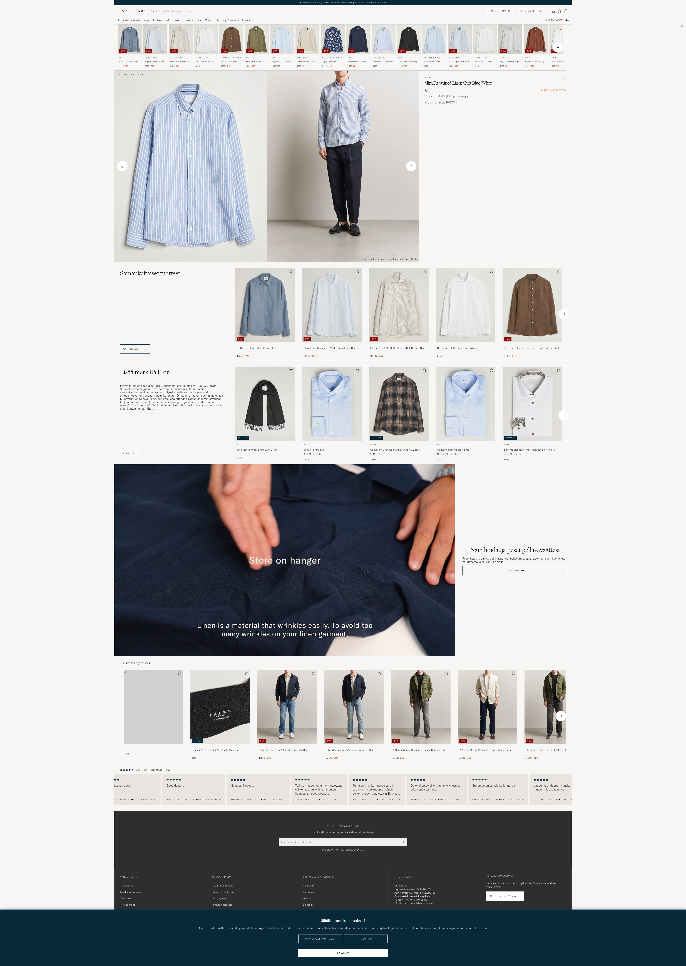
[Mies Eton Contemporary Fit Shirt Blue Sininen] (465, 404)
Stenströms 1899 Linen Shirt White (457, 348)
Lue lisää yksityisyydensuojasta (343, 850)
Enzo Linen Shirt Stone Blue (128, 61)
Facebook (308, 892)
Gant (274, 58)
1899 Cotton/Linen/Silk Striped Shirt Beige (179, 61)
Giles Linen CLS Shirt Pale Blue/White (432, 61)
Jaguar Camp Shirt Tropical (329, 61)
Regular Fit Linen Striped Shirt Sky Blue (282, 61)
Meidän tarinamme (131, 892)
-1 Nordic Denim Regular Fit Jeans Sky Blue (349, 750)
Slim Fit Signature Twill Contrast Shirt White (529, 449)
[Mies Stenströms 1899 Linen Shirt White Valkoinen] (206, 39)
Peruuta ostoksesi (222, 904)
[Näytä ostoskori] (566, 11)
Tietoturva (126, 898)
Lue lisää (481, 928)
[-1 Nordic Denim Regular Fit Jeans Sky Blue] (354, 746)
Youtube (307, 898)
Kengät (147, 20)
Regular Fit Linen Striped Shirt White (510, 61)
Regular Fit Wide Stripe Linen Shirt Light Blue (154, 61)
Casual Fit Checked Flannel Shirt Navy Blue (395, 449)
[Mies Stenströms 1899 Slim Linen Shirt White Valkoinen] (485, 39)
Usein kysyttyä (220, 898)
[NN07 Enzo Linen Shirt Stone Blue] (265, 344)
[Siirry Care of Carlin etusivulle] (132, 11)
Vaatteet (136, 20)
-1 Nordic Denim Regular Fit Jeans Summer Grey (419, 750)
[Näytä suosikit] (559, 11)
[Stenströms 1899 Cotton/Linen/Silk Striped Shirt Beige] (399, 344)
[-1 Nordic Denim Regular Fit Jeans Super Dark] (487, 746)
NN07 (121, 58)
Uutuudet (123, 20)
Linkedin (308, 904)
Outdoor (209, 20)
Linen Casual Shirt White (561, 61)
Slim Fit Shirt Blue (314, 449)
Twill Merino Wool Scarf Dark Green (257, 449)
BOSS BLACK (303, 58)
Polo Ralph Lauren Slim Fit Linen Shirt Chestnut (531, 348)
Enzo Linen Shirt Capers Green (256, 61)
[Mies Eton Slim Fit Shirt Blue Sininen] (332, 404)
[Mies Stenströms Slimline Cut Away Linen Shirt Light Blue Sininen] (384, 39)
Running (221, 20)
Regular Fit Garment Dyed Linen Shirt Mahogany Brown (535, 61)
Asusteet (158, 20)
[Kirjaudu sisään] (553, 11)
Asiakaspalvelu (500, 11)
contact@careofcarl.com (422, 903)
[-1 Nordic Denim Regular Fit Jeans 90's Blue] (287, 746)
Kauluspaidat (139, 74)
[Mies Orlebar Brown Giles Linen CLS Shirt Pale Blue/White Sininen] (434, 39)
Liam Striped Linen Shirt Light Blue (459, 61)
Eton (428, 77)
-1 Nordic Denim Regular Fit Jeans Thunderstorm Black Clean (553, 750)
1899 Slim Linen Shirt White (483, 61)
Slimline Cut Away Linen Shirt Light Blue (383, 61)
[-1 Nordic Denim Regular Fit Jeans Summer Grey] (421, 746)
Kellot (168, 20)
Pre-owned (234, 20)
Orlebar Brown (432, 58)
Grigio (554, 58)
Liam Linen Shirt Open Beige (306, 61)
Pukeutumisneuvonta (532, 11)
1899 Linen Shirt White (204, 61)
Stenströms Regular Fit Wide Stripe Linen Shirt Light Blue (330, 348)
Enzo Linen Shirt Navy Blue (357, 61)
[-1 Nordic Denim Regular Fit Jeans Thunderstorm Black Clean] (554, 746)
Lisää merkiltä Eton (145, 372)
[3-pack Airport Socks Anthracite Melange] (220, 746)
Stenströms (151, 58)
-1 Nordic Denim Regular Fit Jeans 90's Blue (283, 750)
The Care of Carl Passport (343, 2)
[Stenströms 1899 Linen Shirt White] (465, 344)
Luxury (246, 20)
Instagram (308, 885)
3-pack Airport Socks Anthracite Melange (215, 750)
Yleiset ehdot (127, 904)
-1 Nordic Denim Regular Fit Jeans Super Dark (485, 750)
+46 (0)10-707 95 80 (415, 899)
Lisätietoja (513, 570)
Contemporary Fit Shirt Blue (453, 449)
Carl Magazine (554, 20)
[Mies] (153, 707)
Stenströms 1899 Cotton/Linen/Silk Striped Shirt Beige (398, 348)
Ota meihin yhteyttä (223, 892)
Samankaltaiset (150, 273)
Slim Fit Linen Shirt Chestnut (229, 61)
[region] (343, 789)
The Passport (127, 885)
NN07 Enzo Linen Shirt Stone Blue (256, 348)
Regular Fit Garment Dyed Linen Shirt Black (408, 61)
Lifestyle (188, 20)
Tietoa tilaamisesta (222, 885)
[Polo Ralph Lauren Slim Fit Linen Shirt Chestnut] (532, 344)
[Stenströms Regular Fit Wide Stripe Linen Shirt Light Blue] (332, 344)
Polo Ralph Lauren (231, 58)
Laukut (177, 20)
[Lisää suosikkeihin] (290, 272)
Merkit (199, 20)
